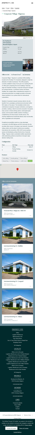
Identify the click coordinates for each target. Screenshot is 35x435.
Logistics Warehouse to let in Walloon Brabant (17, 359)
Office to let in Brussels (17, 352)
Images (24, 37)
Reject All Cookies (23, 428)
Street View (30, 37)
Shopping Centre (17, 342)
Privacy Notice (28, 425)
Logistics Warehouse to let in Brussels (17, 361)
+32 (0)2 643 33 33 (17, 384)
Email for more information (9, 64)
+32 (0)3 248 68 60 (17, 396)
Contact (18, 408)
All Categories (17, 345)
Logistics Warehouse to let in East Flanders (17, 358)
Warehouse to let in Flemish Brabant (17, 356)
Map (27, 37)
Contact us (28, 70)
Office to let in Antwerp (17, 365)
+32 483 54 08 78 (7, 66)
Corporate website (17, 403)
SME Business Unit (17, 336)
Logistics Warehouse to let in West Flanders (17, 363)
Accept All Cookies (11, 428)
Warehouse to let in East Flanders (17, 369)
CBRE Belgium (17, 415)
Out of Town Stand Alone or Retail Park (18, 340)
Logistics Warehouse (17, 334)
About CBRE (17, 405)
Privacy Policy (17, 418)
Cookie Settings (17, 432)
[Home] (8, 3)
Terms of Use (27, 415)
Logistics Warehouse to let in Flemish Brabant (17, 354)
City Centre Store (17, 338)
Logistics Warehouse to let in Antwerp (17, 367)
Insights (17, 406)
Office (17, 332)
